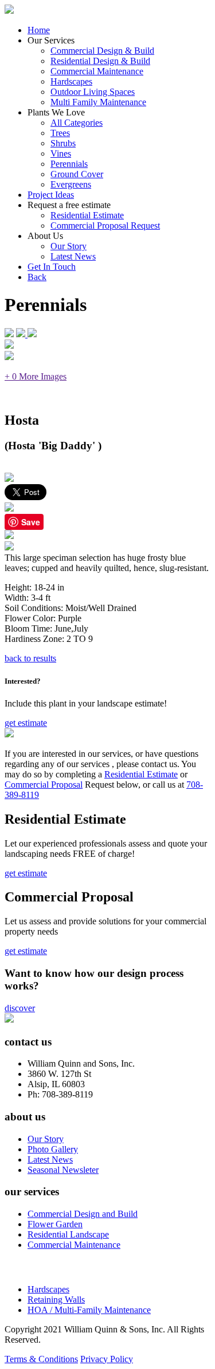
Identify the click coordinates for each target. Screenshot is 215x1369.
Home (39, 30)
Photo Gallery (53, 1149)
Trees (60, 133)
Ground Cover (76, 174)
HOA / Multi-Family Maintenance (89, 1310)
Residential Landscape (68, 1234)
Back (37, 277)
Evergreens (70, 184)
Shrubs (63, 143)
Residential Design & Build (100, 61)
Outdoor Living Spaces (92, 92)
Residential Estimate (87, 215)
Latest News (73, 256)
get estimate (26, 723)
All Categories (76, 122)
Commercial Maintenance (96, 71)
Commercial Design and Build (83, 1214)
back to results (30, 658)
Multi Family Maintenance (98, 102)
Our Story (68, 246)
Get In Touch (52, 267)
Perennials (69, 164)
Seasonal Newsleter (63, 1170)
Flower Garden (55, 1224)
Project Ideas (51, 194)
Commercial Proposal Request (105, 225)
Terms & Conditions (41, 1359)
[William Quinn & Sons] (9, 10)
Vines (60, 153)
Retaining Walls (56, 1299)
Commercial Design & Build (102, 50)
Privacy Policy (106, 1359)
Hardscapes (71, 81)
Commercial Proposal (44, 784)
